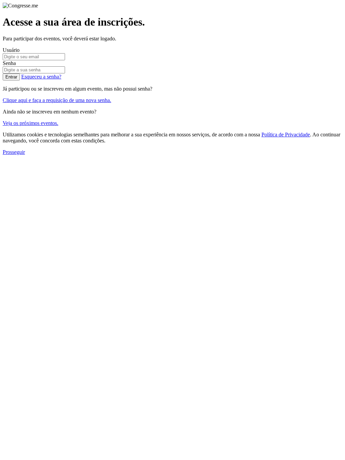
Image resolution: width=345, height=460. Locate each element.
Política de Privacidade (285, 134)
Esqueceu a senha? (41, 76)
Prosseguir (14, 152)
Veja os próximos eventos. (30, 123)
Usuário (11, 50)
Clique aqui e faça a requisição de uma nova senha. (57, 100)
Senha (9, 63)
